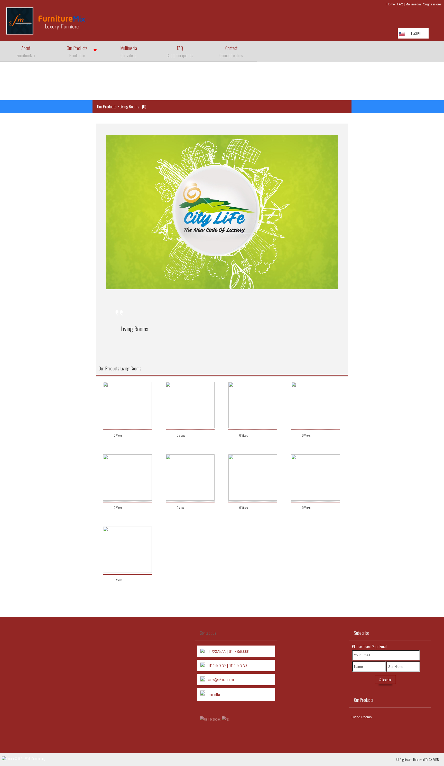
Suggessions (432, 4)
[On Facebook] (210, 719)
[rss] (225, 719)
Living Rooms (361, 717)
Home (390, 4)
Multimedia (413, 4)
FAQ (400, 4)
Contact (231, 52)
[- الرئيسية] (48, 19)
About (26, 52)
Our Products (107, 107)
